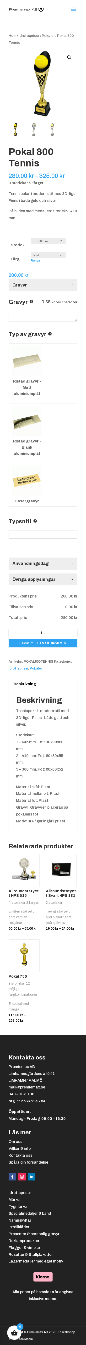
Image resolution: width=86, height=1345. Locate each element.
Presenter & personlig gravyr (34, 1234)
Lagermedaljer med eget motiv (36, 1261)
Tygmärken (18, 1206)
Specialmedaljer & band (30, 1213)
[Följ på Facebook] (12, 1176)
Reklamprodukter (24, 1241)
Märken (15, 1200)
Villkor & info (20, 1148)
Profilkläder (19, 1227)
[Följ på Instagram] (22, 1176)
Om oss (15, 1142)
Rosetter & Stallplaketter (31, 1255)
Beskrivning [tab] (25, 684)
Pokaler (48, 36)
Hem (12, 36)
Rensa (35, 260)
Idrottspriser (29, 36)
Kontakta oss (20, 1155)
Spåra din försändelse (28, 1162)
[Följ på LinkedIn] (31, 1176)
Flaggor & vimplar (24, 1248)
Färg (15, 259)
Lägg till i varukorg (41, 643)
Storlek (18, 245)
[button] (69, 57)
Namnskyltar (20, 1220)
